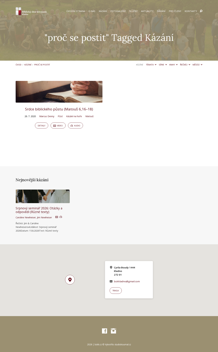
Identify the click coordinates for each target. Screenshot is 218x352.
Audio (77, 125)
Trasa (116, 290)
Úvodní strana (75, 11)
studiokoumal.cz (123, 344)
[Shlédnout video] (56, 217)
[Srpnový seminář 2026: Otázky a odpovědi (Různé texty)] (43, 200)
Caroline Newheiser (26, 217)
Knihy (172, 64)
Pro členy (175, 11)
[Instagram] (113, 330)
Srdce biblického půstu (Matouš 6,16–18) (59, 109)
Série (162, 64)
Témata (150, 64)
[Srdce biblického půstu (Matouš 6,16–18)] (59, 100)
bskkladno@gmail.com (127, 281)
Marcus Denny (46, 116)
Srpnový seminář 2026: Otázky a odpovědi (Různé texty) (39, 210)
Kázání (103, 11)
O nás (91, 11)
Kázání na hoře (74, 116)
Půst (60, 116)
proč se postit (42, 64)
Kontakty (191, 11)
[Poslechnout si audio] (61, 217)
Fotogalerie (118, 11)
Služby (133, 11)
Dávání (161, 11)
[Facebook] (104, 330)
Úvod (18, 64)
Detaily (41, 125)
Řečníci (184, 64)
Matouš (89, 116)
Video (59, 125)
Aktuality (147, 11)
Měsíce (196, 64)
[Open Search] (201, 11)
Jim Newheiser (44, 217)
